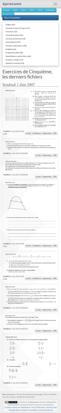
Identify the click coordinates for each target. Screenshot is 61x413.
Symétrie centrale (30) (15, 63)
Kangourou (8, 14)
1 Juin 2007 (15, 131)
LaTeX (28, 133)
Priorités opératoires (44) (16, 45)
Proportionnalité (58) (14, 52)
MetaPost (37, 133)
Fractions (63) (11, 31)
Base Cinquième (12, 17)
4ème (31, 10)
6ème (15, 10)
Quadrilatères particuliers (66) (18, 56)
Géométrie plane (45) (14, 35)
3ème (40, 10)
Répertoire (47, 133)
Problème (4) (11, 49)
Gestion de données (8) (15, 39)
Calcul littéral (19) (13, 42)
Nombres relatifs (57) (14, 60)
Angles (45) (10, 24)
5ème (23, 10)
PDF (55, 133)
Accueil (6, 10)
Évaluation (50, 10)
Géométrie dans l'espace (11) (18, 28)
